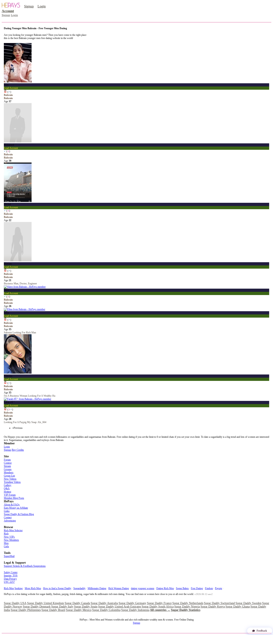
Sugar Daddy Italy (62, 606)
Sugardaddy (79, 588)
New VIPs (9, 536)
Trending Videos (12, 482)
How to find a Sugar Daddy (57, 588)
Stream (7, 466)
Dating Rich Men (165, 588)
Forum (7, 459)
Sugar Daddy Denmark (37, 606)
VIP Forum (10, 494)
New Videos (10, 478)
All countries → (160, 610)
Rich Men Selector (13, 530)
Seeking (19, 588)
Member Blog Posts (14, 498)
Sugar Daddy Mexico (78, 610)
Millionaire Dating (97, 588)
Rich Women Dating (118, 588)
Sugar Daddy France (159, 603)
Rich (6, 533)
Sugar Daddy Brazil (53, 610)
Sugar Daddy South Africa (158, 606)
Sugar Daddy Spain (85, 606)
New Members (11, 540)
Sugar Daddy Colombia (106, 610)
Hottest (7, 491)
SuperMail (9, 556)
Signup (29, 6)
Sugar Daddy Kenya (212, 606)
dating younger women (142, 588)
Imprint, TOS (10, 575)
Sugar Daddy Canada (77, 603)
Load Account (11, 87)
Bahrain (8, 98)
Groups (8, 469)
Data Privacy (10, 578)
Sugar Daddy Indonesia (135, 610)
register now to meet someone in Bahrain (24, 41)
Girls (6, 546)
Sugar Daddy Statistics (185, 610)
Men (6, 543)
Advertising (10, 520)
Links (7, 511)
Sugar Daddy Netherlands (187, 603)
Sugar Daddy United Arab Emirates (119, 606)
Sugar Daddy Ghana (237, 606)
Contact (8, 517)
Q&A (7, 488)
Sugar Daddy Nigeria (187, 606)
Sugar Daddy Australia (104, 603)
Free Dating (197, 588)
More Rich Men (33, 588)
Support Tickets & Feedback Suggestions (25, 565)
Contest (8, 462)
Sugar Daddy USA (15, 603)
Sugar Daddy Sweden (248, 603)
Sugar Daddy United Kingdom (45, 603)
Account (8, 11)
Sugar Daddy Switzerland (219, 603)
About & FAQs (12, 504)
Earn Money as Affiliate (16, 507)
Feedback (262, 630)
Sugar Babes (182, 588)
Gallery (7, 485)
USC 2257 (9, 581)
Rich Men (9, 588)
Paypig (218, 588)
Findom (209, 588)
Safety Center (10, 572)
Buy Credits (18, 449)
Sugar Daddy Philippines (26, 610)
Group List (9, 475)
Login (42, 6)
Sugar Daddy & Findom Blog (19, 514)
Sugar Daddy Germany (132, 603)
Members (8, 472)
